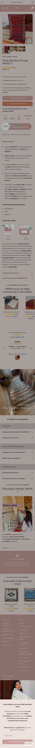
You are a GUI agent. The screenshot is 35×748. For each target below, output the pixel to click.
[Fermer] (32, 683)
